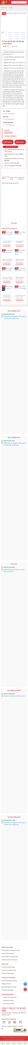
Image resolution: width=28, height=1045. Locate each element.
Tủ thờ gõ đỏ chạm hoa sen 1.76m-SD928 (20, 296)
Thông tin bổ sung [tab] (14, 178)
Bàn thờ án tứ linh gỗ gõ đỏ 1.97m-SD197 (20, 260)
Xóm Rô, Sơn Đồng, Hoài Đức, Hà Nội (14, 696)
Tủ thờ (10, 7)
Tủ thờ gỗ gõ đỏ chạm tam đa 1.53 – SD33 (7, 296)
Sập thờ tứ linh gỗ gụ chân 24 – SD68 (7, 278)
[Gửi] (25, 2)
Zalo (13, 314)
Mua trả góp (20, 142)
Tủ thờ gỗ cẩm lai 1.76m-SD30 (20, 242)
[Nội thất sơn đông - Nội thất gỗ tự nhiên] (5, 2)
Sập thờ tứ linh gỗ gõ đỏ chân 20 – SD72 (20, 278)
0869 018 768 (7, 440)
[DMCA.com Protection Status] (19, 1029)
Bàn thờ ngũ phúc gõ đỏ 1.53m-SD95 (7, 260)
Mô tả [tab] (3, 178)
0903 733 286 (7, 693)
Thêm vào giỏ (8, 142)
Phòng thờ (4, 7)
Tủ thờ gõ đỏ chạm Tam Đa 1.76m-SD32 (7, 242)
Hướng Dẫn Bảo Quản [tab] (21, 178)
